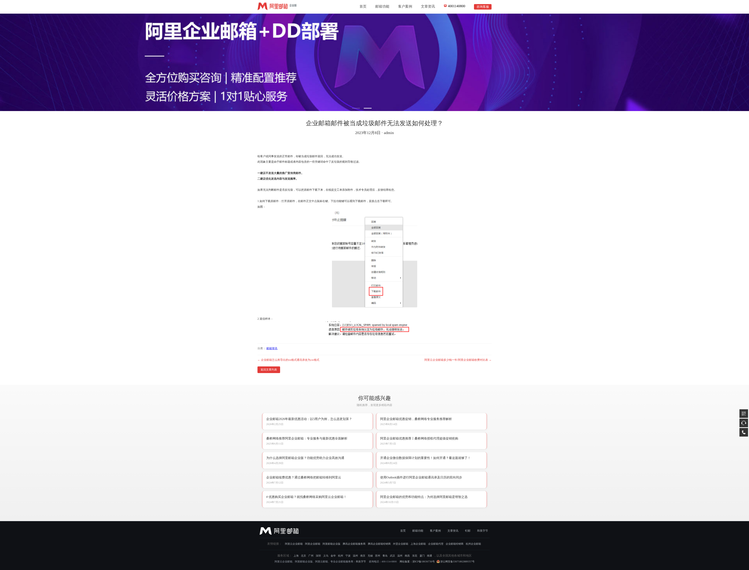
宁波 (348, 555)
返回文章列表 (269, 369)
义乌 (325, 555)
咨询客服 (483, 6)
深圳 (318, 555)
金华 (333, 555)
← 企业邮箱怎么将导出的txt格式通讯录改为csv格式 (288, 359)
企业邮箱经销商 (454, 543)
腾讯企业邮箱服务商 (354, 543)
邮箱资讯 (271, 348)
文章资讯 (428, 6)
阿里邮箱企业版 (331, 543)
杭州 (340, 555)
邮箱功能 (382, 6)
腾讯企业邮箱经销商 (379, 543)
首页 (363, 6)
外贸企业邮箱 (400, 543)
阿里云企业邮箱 (294, 543)
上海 (296, 555)
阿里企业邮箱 (312, 543)
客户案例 (405, 6)
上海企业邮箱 (418, 543)
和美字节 (482, 530)
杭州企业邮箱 (473, 543)
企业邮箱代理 (435, 543)
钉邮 (467, 530)
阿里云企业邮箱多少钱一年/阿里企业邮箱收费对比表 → (458, 359)
